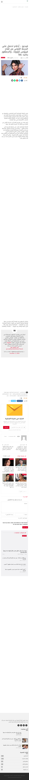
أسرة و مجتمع (25, 767)
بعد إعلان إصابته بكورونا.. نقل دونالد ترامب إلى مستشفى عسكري (7, 448)
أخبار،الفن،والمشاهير (5, 394)
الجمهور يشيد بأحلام (13, 395)
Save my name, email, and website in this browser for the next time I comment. (15, 523)
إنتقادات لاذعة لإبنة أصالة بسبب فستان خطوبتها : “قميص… (15, 564)
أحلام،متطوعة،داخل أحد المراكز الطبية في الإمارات (20, 394)
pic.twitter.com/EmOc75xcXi (14, 349)
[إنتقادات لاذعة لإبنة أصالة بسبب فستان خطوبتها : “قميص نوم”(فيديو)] (25, 747)
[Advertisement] (14, 29)
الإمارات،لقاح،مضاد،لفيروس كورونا (22, 395)
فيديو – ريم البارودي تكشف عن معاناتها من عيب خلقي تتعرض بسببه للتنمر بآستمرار (21, 449)
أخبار (10, 394)
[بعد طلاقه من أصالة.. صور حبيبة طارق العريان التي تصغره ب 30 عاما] (25, 740)
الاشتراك (6, 427)
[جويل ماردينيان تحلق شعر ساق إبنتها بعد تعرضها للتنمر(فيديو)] (14, 542)
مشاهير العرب (25, 761)
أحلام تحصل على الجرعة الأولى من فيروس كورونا (11, 392)
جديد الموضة (25, 769)
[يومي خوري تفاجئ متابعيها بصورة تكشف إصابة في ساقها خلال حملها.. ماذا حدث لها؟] (8, 478)
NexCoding (19, 777)
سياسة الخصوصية (7, 775)
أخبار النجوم (3, 57)
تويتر (7, 395)
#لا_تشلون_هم (14, 347)
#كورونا (9, 342)
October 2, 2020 (14, 353)
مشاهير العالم (25, 764)
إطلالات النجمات (25, 759)
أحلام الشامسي (22, 392)
